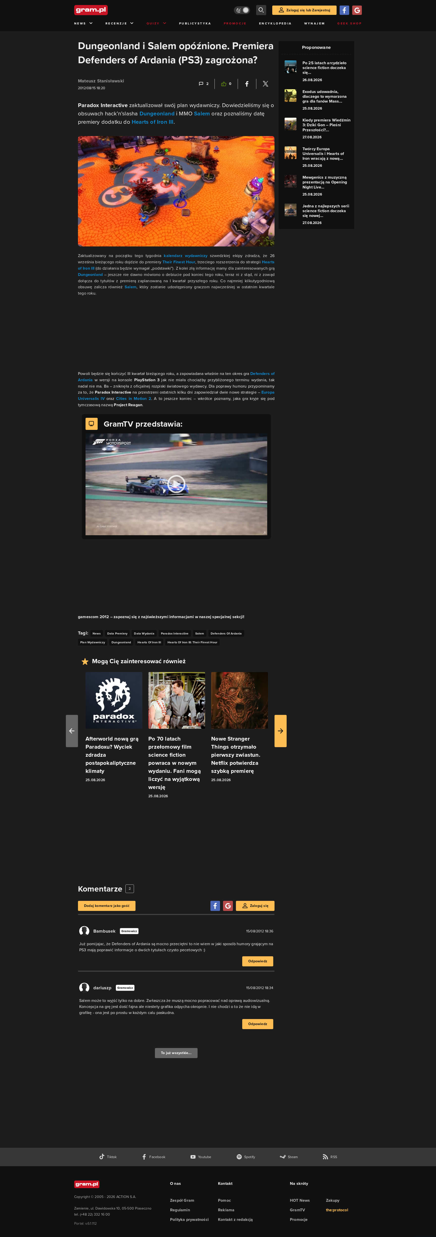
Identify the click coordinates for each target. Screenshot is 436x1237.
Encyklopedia (275, 23)
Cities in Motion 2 (133, 398)
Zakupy (333, 1200)
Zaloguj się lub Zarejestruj (308, 10)
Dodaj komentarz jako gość (106, 905)
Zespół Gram (182, 1200)
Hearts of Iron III (153, 122)
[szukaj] (261, 10)
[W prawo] (281, 731)
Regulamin (180, 1210)
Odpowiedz (257, 961)
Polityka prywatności (189, 1219)
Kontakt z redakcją (235, 1219)
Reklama (226, 1210)
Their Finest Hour (178, 262)
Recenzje (116, 23)
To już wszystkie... (176, 1053)
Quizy (153, 23)
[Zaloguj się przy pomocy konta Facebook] (344, 10)
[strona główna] (103, 10)
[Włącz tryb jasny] (242, 10)
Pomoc (224, 1200)
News (80, 23)
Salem (202, 113)
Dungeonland (157, 113)
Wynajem (314, 23)
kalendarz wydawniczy (185, 256)
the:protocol (337, 1210)
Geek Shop (349, 23)
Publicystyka (195, 23)
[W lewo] (72, 731)
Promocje (235, 23)
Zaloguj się (259, 905)
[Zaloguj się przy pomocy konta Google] (357, 10)
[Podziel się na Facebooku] (247, 84)
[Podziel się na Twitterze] (265, 84)
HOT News (300, 1200)
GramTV (297, 1210)
